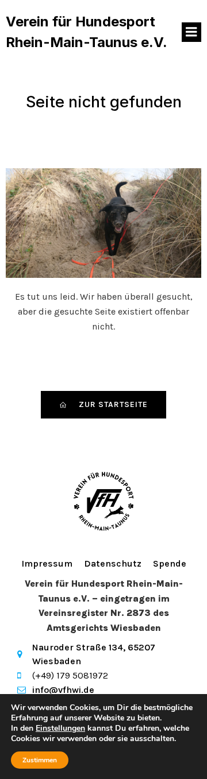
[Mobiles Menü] (191, 32)
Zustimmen (39, 760)
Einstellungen (60, 728)
